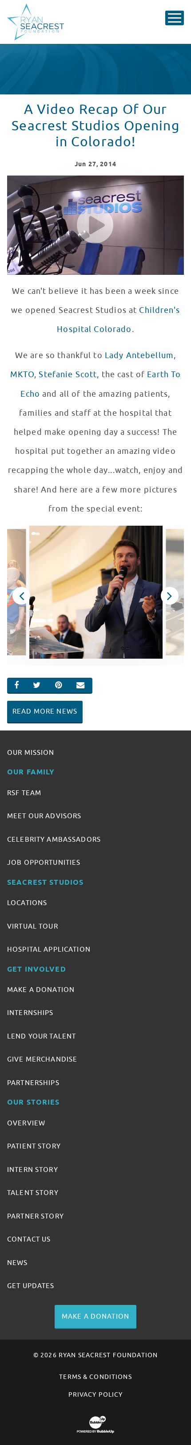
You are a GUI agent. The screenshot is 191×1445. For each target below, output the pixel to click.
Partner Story (35, 1216)
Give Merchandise (42, 1059)
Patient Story (34, 1146)
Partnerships (33, 1082)
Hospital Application (49, 949)
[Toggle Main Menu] (174, 18)
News (17, 1262)
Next (169, 596)
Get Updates (31, 1285)
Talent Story (33, 1192)
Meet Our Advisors (44, 816)
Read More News (44, 711)
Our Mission (31, 752)
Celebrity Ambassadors (54, 839)
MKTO (22, 374)
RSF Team (24, 793)
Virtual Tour (32, 926)
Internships (30, 1012)
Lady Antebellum (139, 355)
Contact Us (29, 1239)
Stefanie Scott (68, 374)
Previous (21, 596)
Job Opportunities (43, 862)
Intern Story (32, 1169)
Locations (27, 902)
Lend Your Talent (41, 1036)
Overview (26, 1123)
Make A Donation (41, 989)
